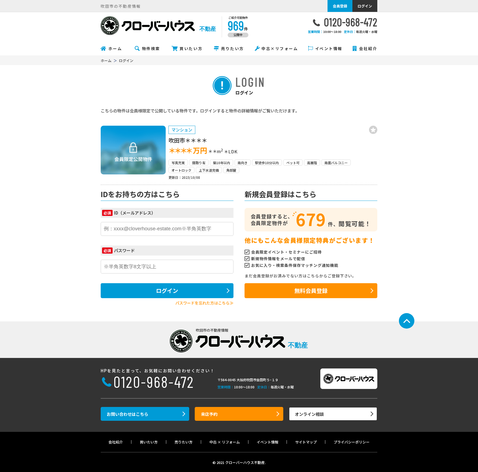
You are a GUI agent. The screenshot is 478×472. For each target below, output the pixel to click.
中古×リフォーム (279, 48)
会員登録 (340, 6)
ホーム (115, 48)
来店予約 (209, 414)
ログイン (365, 6)
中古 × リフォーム (224, 442)
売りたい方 (232, 48)
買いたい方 (191, 48)
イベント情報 (328, 48)
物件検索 (151, 48)
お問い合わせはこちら (127, 414)
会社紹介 (368, 48)
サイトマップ (306, 442)
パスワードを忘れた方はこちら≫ (204, 303)
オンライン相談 (309, 414)
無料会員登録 (311, 291)
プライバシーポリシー (352, 442)
